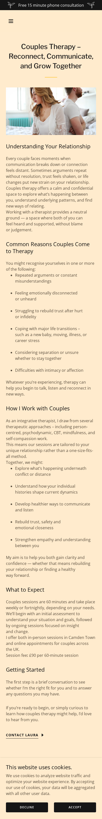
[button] (13, 21)
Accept (75, 807)
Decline (27, 807)
